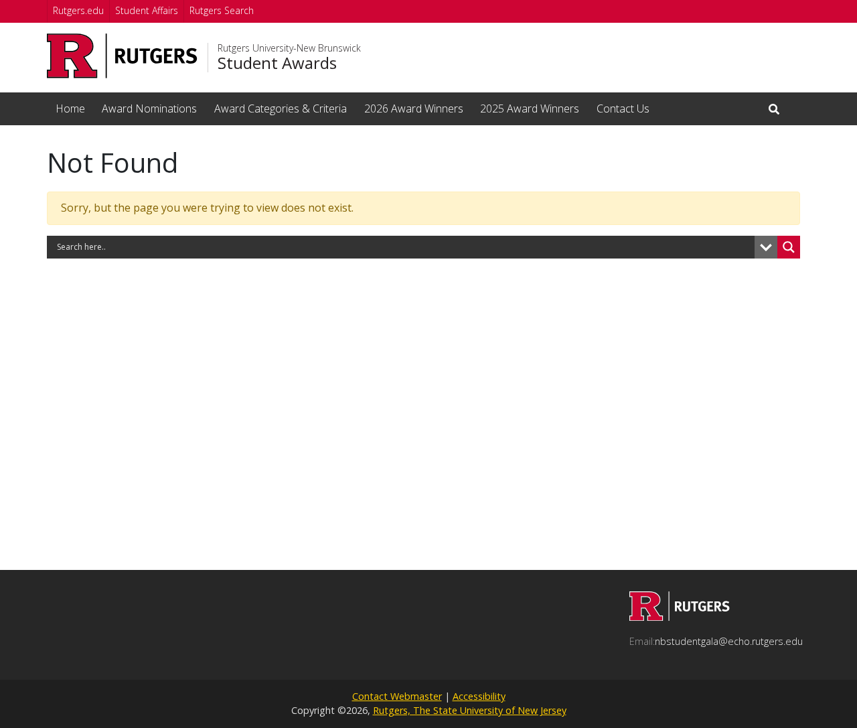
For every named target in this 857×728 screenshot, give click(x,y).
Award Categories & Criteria (280, 108)
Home (70, 108)
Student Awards (277, 63)
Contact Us (623, 108)
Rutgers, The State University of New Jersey (469, 710)
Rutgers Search (221, 10)
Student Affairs (146, 10)
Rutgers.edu (78, 10)
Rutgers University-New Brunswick (289, 48)
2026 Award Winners (413, 108)
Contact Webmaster (397, 696)
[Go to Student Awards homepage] (679, 616)
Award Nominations (149, 108)
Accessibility (479, 696)
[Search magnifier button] (788, 247)
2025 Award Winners (529, 108)
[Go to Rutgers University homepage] (122, 56)
